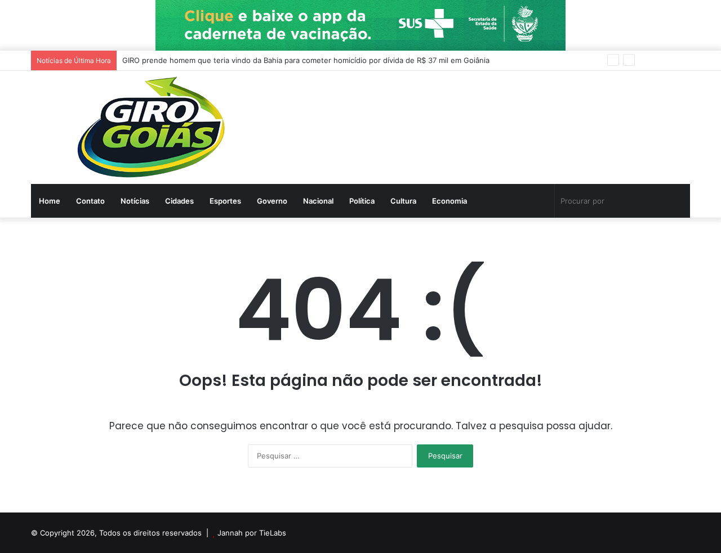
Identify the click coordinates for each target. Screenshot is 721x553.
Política (362, 200)
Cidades (179, 200)
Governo (272, 200)
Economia (449, 200)
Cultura (403, 200)
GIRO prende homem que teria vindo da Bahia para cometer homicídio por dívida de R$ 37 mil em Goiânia (305, 60)
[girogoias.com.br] (153, 127)
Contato (90, 200)
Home (49, 200)
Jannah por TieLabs (251, 532)
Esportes (225, 200)
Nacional (318, 200)
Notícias (135, 200)
